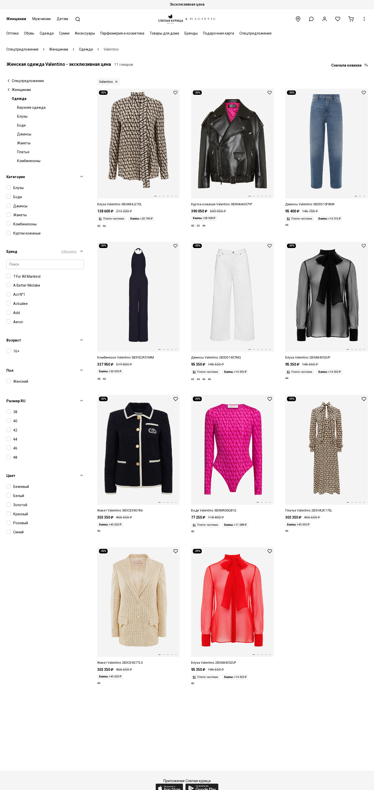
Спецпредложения (255, 33)
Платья (23, 152)
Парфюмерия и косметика (122, 33)
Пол (9, 370)
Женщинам (16, 19)
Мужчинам (41, 19)
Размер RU (15, 401)
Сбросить (69, 251)
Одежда (47, 33)
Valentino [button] (106, 82)
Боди (21, 125)
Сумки (64, 33)
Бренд (11, 252)
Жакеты (24, 143)
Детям (62, 19)
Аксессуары (85, 33)
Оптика (12, 33)
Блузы (22, 116)
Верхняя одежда (31, 107)
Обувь (29, 33)
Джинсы (24, 134)
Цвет (10, 476)
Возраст (13, 340)
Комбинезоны (28, 161)
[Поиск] (77, 19)
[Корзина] (351, 19)
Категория (15, 177)
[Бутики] (298, 19)
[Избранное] (338, 19)
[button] (311, 19)
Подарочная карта (218, 33)
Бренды (191, 33)
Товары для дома (164, 33)
